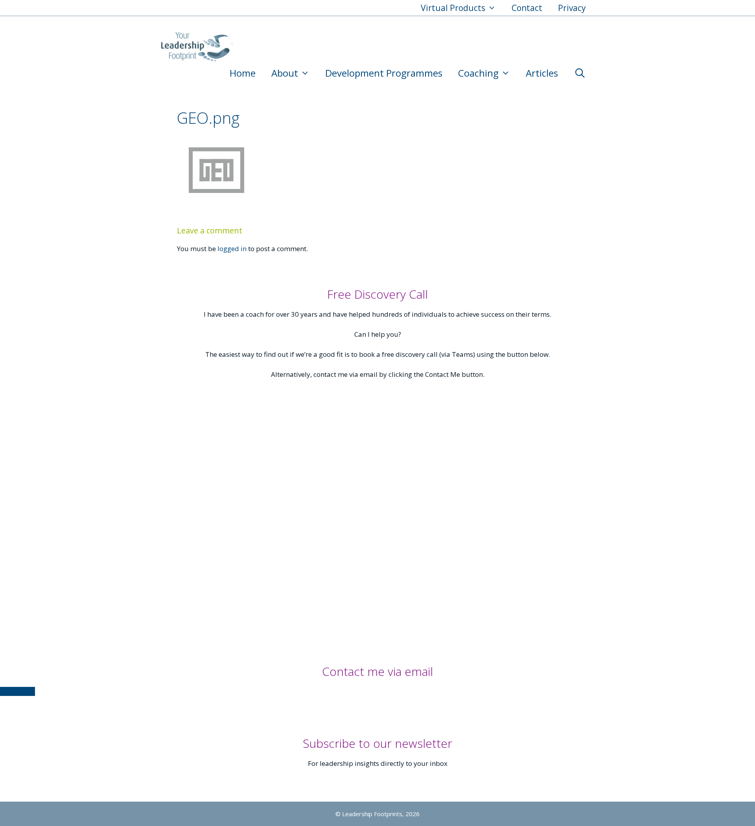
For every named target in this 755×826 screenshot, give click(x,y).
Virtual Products (453, 7)
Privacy (572, 7)
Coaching (478, 72)
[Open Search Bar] (580, 73)
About (284, 72)
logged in (232, 248)
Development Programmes (383, 72)
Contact (527, 7)
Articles (542, 72)
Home (243, 72)
